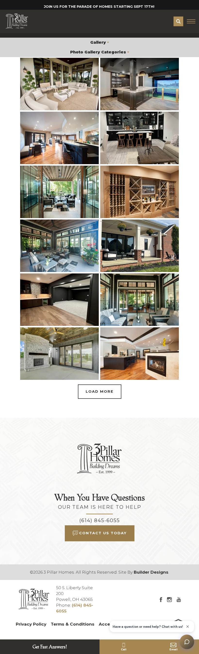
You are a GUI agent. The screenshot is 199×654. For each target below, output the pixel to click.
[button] (178, 21)
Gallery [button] (98, 42)
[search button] (178, 21)
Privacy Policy (31, 624)
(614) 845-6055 (99, 520)
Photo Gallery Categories (98, 52)
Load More (100, 391)
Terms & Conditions (72, 624)
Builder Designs (151, 572)
